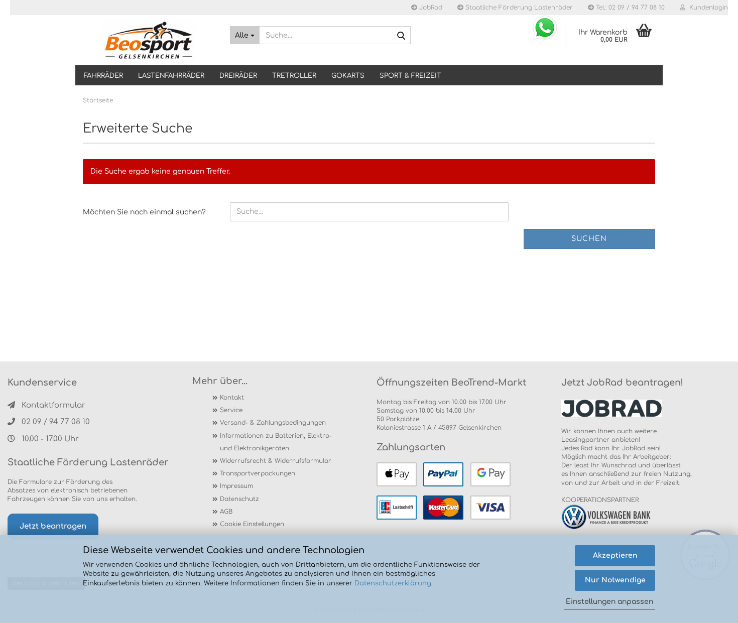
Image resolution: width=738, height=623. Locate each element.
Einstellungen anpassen (609, 601)
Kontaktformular (53, 405)
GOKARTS (347, 75)
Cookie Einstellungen (252, 524)
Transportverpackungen (257, 473)
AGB (226, 511)
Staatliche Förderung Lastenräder (518, 7)
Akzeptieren (615, 555)
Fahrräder (103, 75)
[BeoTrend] (149, 40)
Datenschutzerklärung (392, 583)
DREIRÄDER (238, 75)
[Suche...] (401, 36)
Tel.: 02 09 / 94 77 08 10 (629, 7)
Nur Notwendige (615, 580)
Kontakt (232, 397)
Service (231, 410)
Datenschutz (239, 499)
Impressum (236, 485)
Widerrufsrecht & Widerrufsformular (275, 460)
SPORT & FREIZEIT (410, 75)
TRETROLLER (294, 75)
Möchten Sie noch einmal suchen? (144, 212)
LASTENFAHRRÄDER (171, 75)
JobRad (429, 7)
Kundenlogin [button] (706, 7)
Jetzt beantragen (53, 526)
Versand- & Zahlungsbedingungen (273, 422)
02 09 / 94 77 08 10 (56, 422)
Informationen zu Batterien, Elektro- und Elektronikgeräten (276, 442)
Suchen (589, 238)
